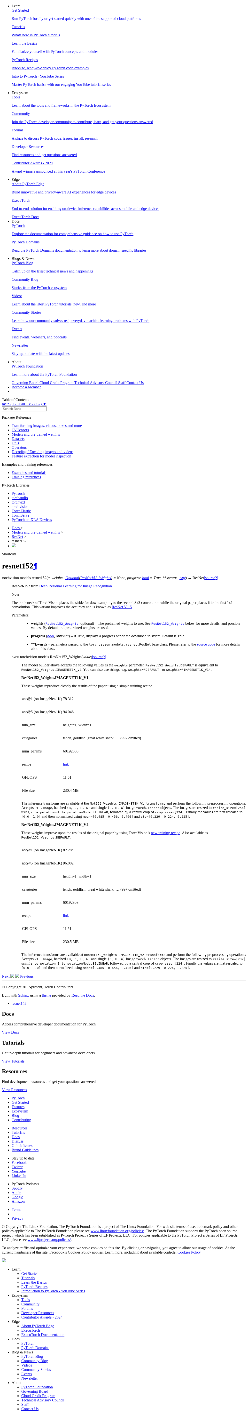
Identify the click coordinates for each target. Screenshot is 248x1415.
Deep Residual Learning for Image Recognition (75, 586)
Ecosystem (20, 1111)
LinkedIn (19, 1176)
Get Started (20, 1102)
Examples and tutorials (29, 473)
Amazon (18, 1201)
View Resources (14, 1090)
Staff (25, 1404)
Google (17, 1197)
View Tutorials (13, 1061)
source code (206, 644)
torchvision (20, 506)
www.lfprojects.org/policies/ (49, 1240)
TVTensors (20, 430)
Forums (27, 1308)
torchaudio (20, 498)
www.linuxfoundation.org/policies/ (117, 1231)
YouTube (19, 1171)
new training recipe (165, 833)
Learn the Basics (34, 1282)
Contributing (21, 1120)
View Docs (10, 1032)
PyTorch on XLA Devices (32, 520)
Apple (16, 1193)
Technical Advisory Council (42, 1400)
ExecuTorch (30, 1330)
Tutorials (18, 1132)
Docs (16, 528)
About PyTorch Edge (37, 1326)
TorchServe (20, 515)
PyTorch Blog (32, 1356)
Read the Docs (82, 995)
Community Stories (36, 1369)
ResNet (17, 537)
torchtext (18, 502)
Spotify (17, 1188)
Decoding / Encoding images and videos (42, 452)
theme (46, 995)
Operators (19, 447)
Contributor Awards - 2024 (41, 1317)
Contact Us (30, 1409)
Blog (15, 1115)
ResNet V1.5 (122, 607)
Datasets (18, 439)
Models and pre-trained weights (36, 434)
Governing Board (34, 1391)
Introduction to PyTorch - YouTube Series (53, 1291)
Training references (26, 477)
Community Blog (34, 1361)
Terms (16, 1209)
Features (18, 1107)
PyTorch (18, 493)
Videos (26, 1365)
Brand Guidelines (25, 1150)
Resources (19, 1128)
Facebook (19, 1162)
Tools (25, 1300)
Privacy (17, 1218)
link (66, 764)
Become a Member (26, 387)
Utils (15, 443)
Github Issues (22, 1145)
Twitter (17, 1167)
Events (26, 1374)
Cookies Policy (189, 1252)
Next (6, 976)
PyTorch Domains (35, 1348)
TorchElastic (21, 511)
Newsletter (29, 1378)
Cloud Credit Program (38, 1396)
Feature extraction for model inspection (41, 456)
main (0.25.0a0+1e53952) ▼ (24, 404)
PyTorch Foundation (37, 1387)
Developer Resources (37, 1313)
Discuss (17, 1141)
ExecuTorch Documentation (42, 1335)
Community (30, 1304)
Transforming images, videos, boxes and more (47, 426)
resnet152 (19, 1003)
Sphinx (23, 995)
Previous (26, 976)
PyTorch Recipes (34, 1287)
